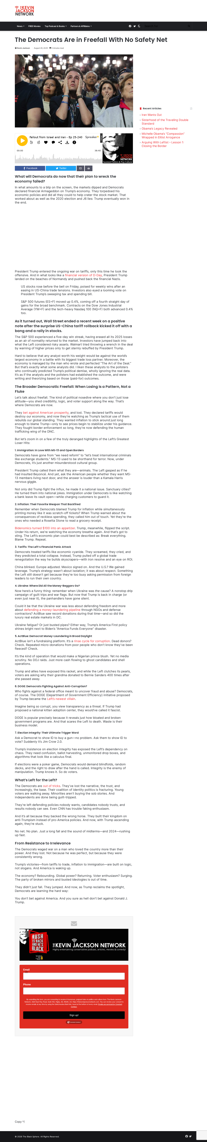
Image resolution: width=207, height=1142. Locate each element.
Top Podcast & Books (55, 26)
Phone (27, 984)
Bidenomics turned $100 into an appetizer (45, 528)
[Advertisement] (166, 77)
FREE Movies (34, 26)
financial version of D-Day (83, 275)
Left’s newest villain (60, 699)
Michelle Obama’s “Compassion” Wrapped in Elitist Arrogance (163, 135)
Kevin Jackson (23, 48)
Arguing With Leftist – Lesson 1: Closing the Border (163, 144)
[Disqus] (74, 1081)
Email (26, 969)
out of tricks (51, 786)
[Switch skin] (139, 26)
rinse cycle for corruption (92, 641)
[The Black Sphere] (24, 11)
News (19, 26)
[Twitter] (134, 26)
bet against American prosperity (45, 412)
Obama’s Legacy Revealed (159, 128)
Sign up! (74, 1015)
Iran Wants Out (152, 115)
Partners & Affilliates (80, 26)
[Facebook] (130, 26)
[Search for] (189, 26)
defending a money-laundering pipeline (52, 610)
